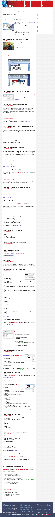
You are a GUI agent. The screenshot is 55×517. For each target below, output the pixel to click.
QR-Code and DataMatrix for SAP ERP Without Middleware (15, 104)
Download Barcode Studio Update (7, 208)
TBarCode (4, 508)
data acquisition (24, 16)
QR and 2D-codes (5, 505)
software (6, 264)
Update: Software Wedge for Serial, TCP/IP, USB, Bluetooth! (16, 91)
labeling (10, 505)
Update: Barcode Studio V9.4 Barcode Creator (13, 200)
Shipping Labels (18, 0)
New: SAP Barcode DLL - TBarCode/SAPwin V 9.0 (13, 212)
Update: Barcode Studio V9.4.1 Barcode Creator (13, 136)
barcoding (16, 504)
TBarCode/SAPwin (5, 216)
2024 (37, 13)
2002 (37, 31)
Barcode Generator (5, 0)
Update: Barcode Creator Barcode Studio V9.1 (13, 380)
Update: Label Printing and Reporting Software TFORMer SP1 (16, 187)
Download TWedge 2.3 (17, 99)
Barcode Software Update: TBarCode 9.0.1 (12, 488)
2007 (37, 27)
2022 (37, 15)
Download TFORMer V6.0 (6, 316)
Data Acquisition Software (23, 330)
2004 (37, 29)
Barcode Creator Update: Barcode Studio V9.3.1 (13, 230)
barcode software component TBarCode (17, 55)
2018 (37, 18)
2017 (37, 19)
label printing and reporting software (13, 164)
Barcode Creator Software (12, 138)
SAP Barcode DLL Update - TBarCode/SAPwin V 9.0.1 (14, 178)
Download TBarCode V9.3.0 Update (7, 174)
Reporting (50, 505)
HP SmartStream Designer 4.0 (14, 409)
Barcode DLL (39, 509)
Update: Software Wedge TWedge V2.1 (11, 328)
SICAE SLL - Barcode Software (21, 493)
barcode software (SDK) (13, 172)
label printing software (6, 16)
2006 (37, 28)
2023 (37, 14)
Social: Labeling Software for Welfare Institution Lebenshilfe (16, 39)
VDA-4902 (14, 0)
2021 (37, 16)
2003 (37, 30)
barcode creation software (7, 355)
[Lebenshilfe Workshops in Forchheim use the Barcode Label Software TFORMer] (8, 46)
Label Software (47, 505)
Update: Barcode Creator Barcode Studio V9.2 (13, 350)
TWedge (4, 509)
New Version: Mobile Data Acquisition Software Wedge (14, 19)
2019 (37, 17)
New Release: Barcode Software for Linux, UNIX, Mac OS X (15, 432)
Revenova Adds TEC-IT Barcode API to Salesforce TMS (26, 511)
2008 (37, 26)
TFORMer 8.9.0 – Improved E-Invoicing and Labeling (26, 507)
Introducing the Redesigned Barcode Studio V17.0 (26, 505)
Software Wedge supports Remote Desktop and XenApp (15, 242)
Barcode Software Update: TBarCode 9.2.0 (12, 319)
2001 (37, 32)
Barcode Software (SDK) (41, 505)
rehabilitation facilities (29, 45)
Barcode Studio (8, 508)
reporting (13, 505)
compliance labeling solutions (17, 16)
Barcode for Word (46, 504)
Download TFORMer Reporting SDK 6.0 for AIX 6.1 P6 (9, 166)
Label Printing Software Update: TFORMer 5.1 (13, 466)
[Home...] (13, 4)
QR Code (18, 438)
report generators (11, 16)
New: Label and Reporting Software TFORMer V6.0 (14, 269)
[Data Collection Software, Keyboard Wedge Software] (8, 97)
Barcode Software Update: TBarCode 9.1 (11, 414)
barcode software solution (18, 108)
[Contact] (44, 0)
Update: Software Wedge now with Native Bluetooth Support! (16, 117)
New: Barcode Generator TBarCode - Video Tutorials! (14, 53)
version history (28, 34)
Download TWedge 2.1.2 (6, 247)
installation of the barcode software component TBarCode (15, 57)
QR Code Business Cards (23, 0)
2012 (37, 23)
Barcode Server (39, 508)
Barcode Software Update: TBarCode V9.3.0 (12, 169)
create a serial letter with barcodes (16, 72)
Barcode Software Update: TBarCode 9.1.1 (12, 372)
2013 (37, 22)
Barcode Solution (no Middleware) (46, 509)
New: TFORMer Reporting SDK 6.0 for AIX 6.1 (12, 160)
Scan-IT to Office (8, 509)
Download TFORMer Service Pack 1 (7, 197)
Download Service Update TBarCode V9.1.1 (8, 377)
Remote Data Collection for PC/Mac (43, 510)
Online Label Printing (10, 0)
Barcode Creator (42, 504)
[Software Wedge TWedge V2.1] (8, 335)
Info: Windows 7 (6, 260)
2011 (37, 24)
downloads (33, 265)
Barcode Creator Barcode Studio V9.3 (11, 250)
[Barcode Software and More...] (5, 4)
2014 (37, 21)
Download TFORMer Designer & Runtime (8, 484)
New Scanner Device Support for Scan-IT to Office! (26, 509)
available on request (14, 113)
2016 (37, 20)
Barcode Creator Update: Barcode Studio (12, 453)
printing (8, 505)
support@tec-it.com (20, 156)
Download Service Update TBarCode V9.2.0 (8, 324)
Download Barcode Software (15, 428)
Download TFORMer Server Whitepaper (26, 132)
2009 (37, 25)
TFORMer (14, 507)
